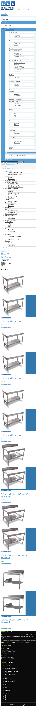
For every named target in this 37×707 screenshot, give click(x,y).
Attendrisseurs (8, 171)
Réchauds (10, 191)
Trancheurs (8, 234)
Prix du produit (5, 259)
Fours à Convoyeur (13, 196)
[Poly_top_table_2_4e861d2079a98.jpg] (13, 489)
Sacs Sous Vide (9, 222)
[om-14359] (13, 614)
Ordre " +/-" (4, 251)
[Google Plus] (5, 696)
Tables (6, 233)
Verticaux (10, 217)
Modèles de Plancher (13, 185)
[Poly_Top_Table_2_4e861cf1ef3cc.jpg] (13, 316)
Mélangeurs (8, 209)
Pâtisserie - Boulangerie (11, 214)
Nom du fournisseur (6, 257)
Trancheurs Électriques (14, 236)
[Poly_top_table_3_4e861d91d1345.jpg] (13, 550)
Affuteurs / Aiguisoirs (14, 239)
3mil (9, 223)
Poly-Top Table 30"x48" (11, 435)
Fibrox (10, 242)
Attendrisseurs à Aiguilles (15, 174)
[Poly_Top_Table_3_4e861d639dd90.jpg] (13, 373)
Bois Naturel (11, 244)
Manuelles (11, 204)
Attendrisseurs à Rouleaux (15, 172)
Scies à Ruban (12, 231)
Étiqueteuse (11, 179)
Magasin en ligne (10, 164)
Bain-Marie (11, 198)
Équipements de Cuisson (11, 188)
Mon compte (7, 119)
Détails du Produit (6, 317)
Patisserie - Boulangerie (11, 680)
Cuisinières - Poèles (13, 190)
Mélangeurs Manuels (13, 210)
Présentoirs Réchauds (10, 220)
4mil (9, 225)
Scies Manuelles (12, 229)
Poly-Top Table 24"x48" (11, 321)
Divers (6, 238)
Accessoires (11, 245)
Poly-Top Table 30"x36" (11, 378)
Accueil (3, 164)
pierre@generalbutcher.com (8, 653)
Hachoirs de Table (13, 201)
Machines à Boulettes (10, 203)
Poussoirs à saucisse (10, 215)
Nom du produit (5, 253)
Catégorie (3, 256)
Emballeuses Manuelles (11, 180)
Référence (3, 254)
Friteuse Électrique (13, 195)
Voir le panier (3, 107)
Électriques (11, 206)
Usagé (6, 247)
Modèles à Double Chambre (15, 187)
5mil (9, 226)
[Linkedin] (5, 700)
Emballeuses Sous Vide (11, 182)
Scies (6, 228)
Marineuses (8, 207)
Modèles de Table (13, 183)
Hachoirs (7, 199)
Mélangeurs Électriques (14, 212)
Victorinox (7, 241)
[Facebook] (5, 698)
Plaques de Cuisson (13, 193)
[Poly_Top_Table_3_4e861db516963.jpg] (13, 430)
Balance (7, 176)
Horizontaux (11, 218)
